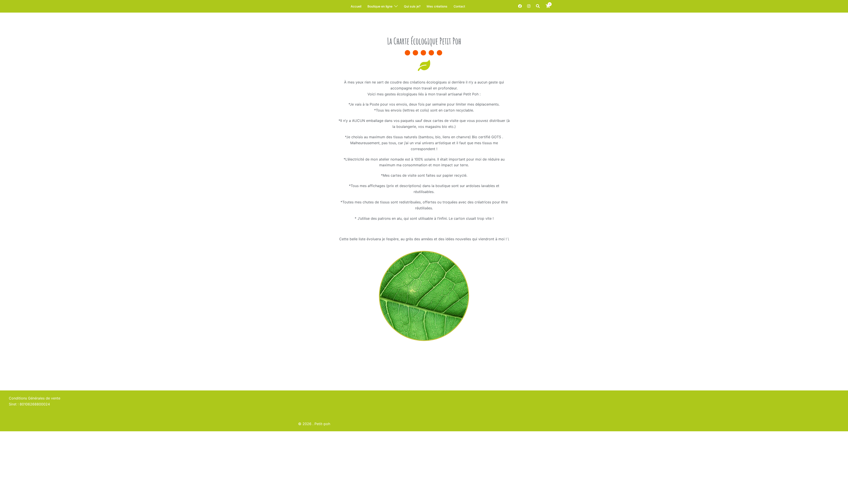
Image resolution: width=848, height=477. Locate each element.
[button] (538, 6)
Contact (459, 6)
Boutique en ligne (379, 6)
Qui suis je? (412, 6)
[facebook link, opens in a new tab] (520, 6)
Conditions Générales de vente (34, 398)
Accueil (356, 6)
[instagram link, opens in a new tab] (528, 6)
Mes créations (437, 6)
